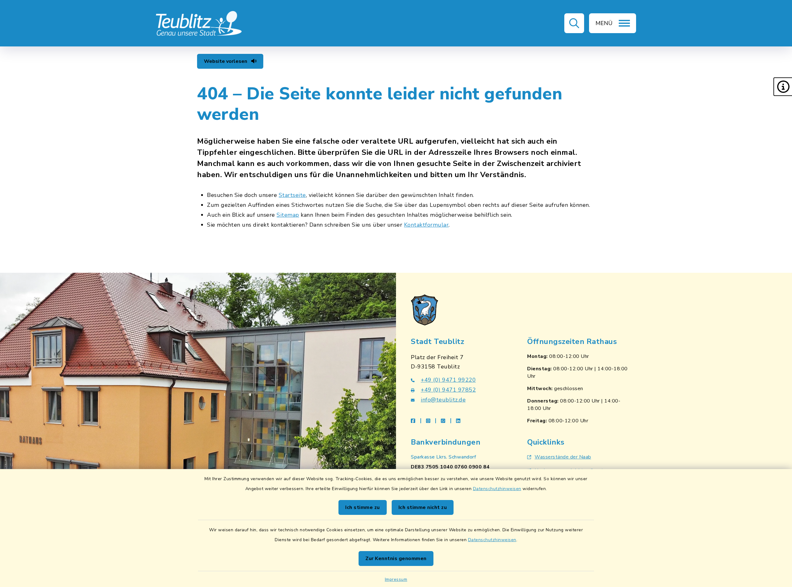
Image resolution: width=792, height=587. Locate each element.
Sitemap (288, 215)
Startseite (292, 195)
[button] (782, 86)
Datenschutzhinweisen (497, 489)
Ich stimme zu (362, 507)
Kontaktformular (426, 224)
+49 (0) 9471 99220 (448, 380)
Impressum (396, 579)
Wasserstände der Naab (563, 457)
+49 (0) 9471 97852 (448, 390)
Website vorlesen (226, 61)
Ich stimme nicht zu (422, 507)
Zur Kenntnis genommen (396, 558)
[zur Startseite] (199, 23)
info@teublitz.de (443, 399)
